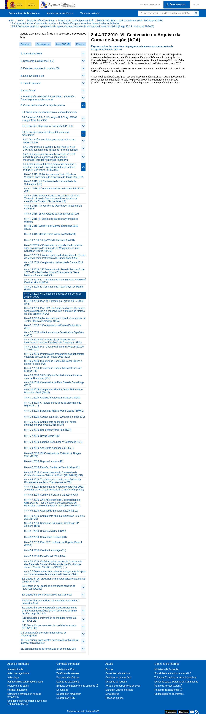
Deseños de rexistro (116, 681)
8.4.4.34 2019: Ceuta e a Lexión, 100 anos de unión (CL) (54, 416)
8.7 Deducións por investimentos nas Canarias (47, 594)
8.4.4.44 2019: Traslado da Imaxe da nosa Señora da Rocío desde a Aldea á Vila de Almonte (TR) (52, 481)
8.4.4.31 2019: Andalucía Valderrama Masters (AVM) (52, 397)
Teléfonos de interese (67, 673)
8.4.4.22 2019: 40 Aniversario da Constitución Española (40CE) (54, 333)
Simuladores (112, 694)
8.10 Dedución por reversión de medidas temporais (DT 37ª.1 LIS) (49, 619)
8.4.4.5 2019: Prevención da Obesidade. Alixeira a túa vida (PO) (53, 207)
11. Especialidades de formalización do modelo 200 (48, 649)
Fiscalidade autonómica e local (171, 673)
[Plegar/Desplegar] (83, 54)
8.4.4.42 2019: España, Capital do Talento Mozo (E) (51, 467)
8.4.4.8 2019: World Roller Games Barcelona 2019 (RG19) (51, 227)
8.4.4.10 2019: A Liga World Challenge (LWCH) (49, 240)
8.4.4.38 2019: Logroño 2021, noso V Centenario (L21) (53, 442)
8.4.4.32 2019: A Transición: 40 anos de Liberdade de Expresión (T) (52, 404)
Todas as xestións (89, 13)
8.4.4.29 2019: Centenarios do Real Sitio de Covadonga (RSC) (54, 384)
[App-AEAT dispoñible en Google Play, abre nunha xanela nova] (171, 711)
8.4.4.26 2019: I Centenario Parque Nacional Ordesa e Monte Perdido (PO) (53, 362)
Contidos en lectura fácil (118, 677)
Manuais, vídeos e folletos (41, 20)
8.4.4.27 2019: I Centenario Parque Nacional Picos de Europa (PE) (53, 369)
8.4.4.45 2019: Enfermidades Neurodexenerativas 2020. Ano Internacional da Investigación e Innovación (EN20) (54, 488)
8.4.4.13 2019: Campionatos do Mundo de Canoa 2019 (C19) (53, 264)
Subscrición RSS (65, 698)
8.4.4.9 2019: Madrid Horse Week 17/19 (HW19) (50, 234)
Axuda (20, 20)
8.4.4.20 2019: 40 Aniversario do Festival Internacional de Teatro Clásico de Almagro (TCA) (55, 319)
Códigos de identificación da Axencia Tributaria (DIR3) (27, 702)
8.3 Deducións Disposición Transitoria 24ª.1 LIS (47, 126)
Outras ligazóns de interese (169, 694)
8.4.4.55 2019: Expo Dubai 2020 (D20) (44, 556)
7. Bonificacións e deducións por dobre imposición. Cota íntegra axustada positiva (48, 98)
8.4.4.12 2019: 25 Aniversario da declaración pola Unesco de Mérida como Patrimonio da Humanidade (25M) (55, 256)
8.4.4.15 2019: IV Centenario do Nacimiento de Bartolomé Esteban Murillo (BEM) (55, 281)
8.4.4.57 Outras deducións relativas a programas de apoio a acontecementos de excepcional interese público (55, 573)
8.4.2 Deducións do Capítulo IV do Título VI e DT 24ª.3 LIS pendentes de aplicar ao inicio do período (50, 148)
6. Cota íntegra (28, 90)
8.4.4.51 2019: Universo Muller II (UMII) (45, 531)
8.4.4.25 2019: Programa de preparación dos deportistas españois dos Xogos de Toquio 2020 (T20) (54, 355)
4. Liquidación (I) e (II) (32, 75)
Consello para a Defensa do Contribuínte (176, 681)
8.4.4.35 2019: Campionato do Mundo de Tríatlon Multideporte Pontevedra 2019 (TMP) (50, 423)
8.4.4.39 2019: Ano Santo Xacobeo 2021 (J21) (49, 448)
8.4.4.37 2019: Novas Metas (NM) (42, 436)
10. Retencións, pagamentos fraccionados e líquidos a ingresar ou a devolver (50, 641)
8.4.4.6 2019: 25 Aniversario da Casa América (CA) (51, 213)
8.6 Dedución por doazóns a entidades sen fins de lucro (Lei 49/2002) (48, 587)
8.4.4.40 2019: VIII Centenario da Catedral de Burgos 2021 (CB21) (52, 454)
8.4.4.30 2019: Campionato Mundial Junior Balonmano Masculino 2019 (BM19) (53, 391)
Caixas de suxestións (67, 681)
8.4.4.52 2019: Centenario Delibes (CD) (45, 537)
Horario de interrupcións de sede (122, 685)
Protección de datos (18, 685)
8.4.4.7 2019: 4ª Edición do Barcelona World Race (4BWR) (51, 220)
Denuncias (62, 690)
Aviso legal (13, 677)
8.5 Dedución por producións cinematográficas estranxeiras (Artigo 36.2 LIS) (53, 580)
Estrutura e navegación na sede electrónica (24, 695)
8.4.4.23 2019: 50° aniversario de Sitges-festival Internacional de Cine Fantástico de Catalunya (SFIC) (53, 341)
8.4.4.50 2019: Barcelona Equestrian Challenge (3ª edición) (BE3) (51, 524)
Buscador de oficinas (67, 677)
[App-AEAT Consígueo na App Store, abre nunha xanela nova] (183, 711)
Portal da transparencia (166, 690)
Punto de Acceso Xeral (166, 685)
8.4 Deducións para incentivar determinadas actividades (89, 23)
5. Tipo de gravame (31, 83)
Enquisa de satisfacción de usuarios (75, 685)
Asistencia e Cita (65, 669)
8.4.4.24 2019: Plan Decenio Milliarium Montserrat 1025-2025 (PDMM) (54, 348)
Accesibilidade (15, 669)
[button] (196, 4)
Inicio (11, 20)
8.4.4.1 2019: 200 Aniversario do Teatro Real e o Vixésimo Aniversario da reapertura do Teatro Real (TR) (54, 175)
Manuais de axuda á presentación (76, 20)
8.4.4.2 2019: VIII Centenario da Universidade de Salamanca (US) (50, 182)
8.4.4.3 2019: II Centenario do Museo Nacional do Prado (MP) (54, 190)
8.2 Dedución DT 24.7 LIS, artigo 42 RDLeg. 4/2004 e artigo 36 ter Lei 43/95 (49, 119)
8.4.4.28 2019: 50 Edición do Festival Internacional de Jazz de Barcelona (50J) (53, 376)
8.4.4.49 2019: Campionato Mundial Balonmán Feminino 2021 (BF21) (54, 517)
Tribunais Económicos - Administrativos (175, 677)
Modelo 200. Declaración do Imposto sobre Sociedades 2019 (130, 20)
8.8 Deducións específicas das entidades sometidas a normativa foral (50, 602)
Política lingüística (17, 690)
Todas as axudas (114, 698)
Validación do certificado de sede (25, 681)
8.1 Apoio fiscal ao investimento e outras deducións (49, 112)
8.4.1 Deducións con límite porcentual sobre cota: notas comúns (49, 141)
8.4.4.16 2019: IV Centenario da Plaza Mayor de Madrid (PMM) (54, 288)
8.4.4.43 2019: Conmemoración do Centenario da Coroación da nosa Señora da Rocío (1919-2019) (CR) (53, 474)
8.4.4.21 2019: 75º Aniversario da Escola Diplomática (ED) (52, 326)
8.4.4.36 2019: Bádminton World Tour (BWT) (47, 430)
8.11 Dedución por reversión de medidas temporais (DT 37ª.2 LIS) (49, 626)
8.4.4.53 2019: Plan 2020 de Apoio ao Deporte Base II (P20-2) (53, 543)
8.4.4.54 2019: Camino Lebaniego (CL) (45, 550)
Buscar (109, 669)
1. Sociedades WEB (31, 53)
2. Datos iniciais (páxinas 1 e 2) (37, 61)
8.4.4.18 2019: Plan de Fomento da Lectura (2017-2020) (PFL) (54, 302)
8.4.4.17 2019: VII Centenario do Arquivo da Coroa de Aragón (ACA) (52, 295)
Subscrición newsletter (68, 694)
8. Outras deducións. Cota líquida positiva (34, 23)
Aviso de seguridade (18, 673)
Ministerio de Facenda (166, 669)
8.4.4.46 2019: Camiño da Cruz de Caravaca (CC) (51, 494)
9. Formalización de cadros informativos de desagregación (44, 634)
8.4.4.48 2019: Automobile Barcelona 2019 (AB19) (51, 510)
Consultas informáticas (117, 673)
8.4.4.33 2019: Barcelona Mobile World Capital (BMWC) (54, 410)
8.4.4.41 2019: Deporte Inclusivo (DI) (43, 461)
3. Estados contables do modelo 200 (40, 68)
